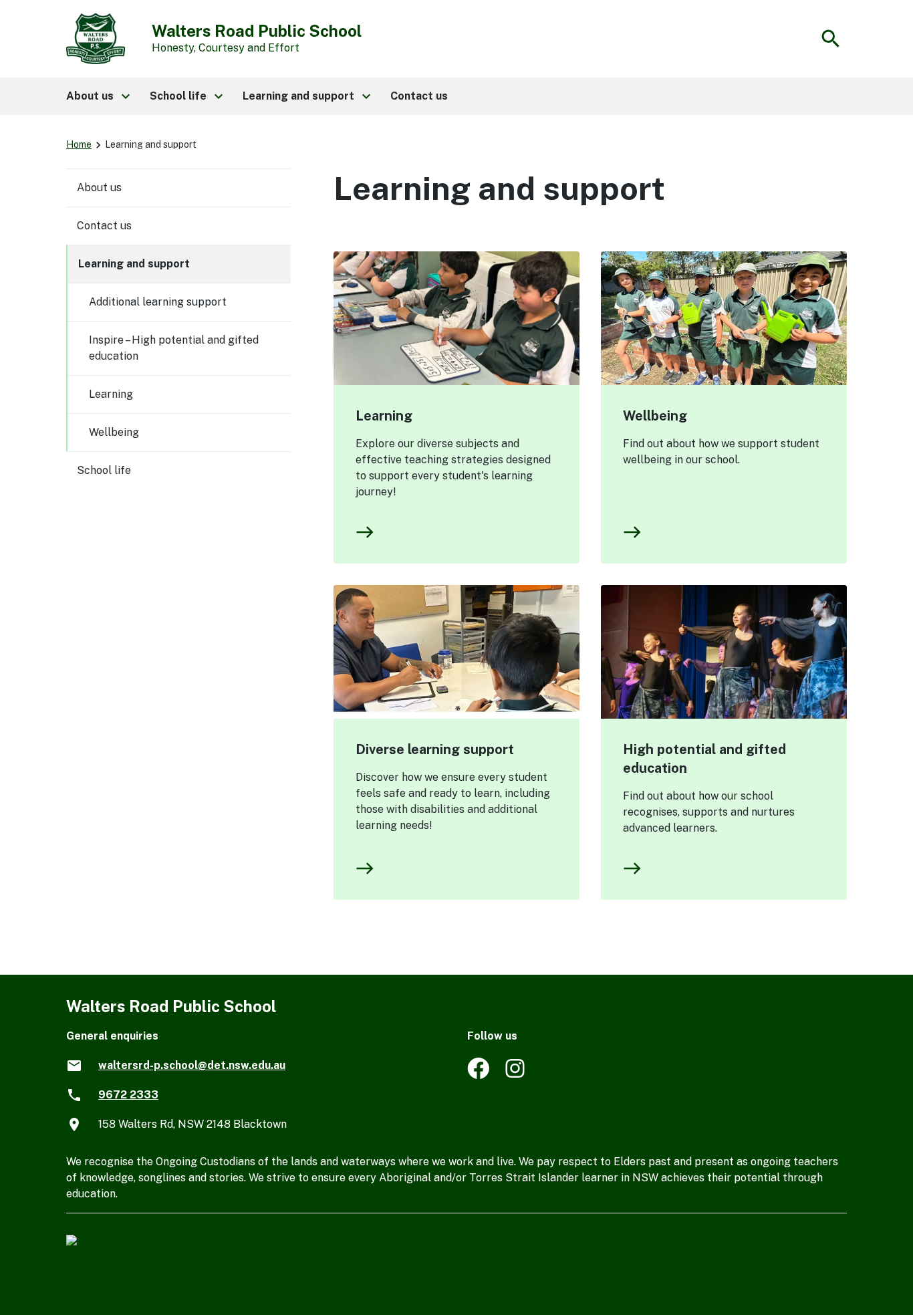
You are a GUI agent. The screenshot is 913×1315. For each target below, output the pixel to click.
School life (104, 470)
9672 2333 (128, 1094)
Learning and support (134, 263)
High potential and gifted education (704, 758)
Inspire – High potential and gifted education (174, 348)
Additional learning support (158, 301)
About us (99, 187)
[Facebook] (478, 1075)
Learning (384, 416)
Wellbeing (655, 416)
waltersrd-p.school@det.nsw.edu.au (191, 1065)
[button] (97, 96)
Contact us (104, 225)
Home (79, 144)
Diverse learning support (435, 749)
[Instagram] (516, 1075)
